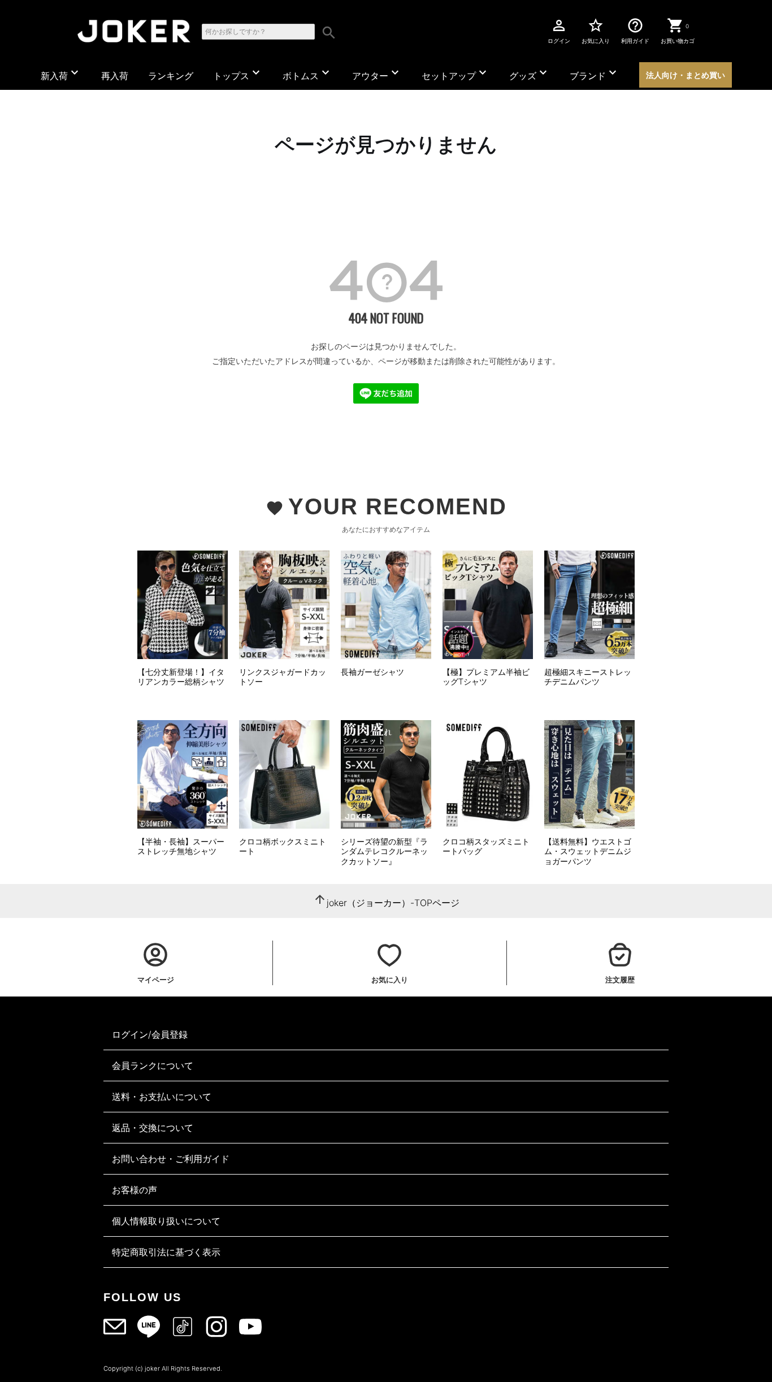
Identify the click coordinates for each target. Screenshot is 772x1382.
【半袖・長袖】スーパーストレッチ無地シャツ (180, 846)
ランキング (170, 75)
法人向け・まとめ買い (685, 75)
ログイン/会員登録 (150, 1034)
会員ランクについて (152, 1065)
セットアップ (455, 73)
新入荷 (61, 73)
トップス (238, 73)
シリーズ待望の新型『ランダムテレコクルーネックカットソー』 (384, 851)
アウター (377, 73)
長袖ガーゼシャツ (372, 672)
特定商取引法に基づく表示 (166, 1252)
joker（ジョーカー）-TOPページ (393, 902)
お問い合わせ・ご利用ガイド (170, 1158)
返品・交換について (152, 1127)
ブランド (594, 73)
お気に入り (596, 30)
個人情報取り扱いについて (166, 1221)
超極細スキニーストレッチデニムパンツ (587, 677)
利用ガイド (635, 30)
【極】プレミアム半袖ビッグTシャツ (486, 677)
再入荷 (114, 75)
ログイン (559, 30)
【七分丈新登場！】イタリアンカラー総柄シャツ (180, 677)
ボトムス (307, 73)
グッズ (529, 73)
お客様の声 (134, 1189)
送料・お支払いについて (161, 1096)
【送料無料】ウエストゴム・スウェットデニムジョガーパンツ (587, 851)
